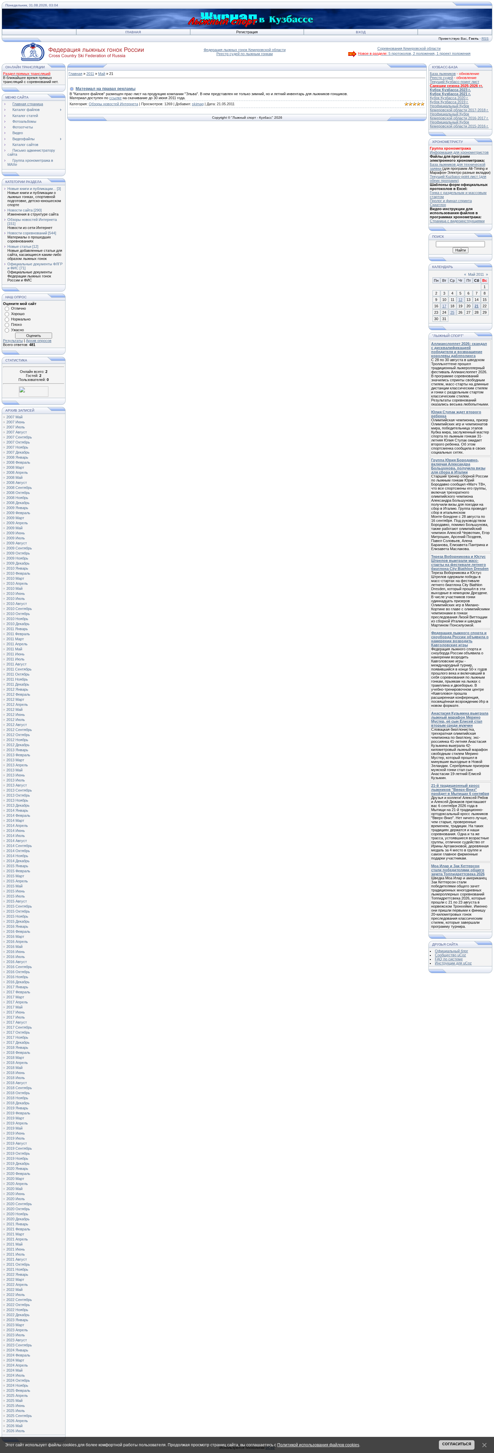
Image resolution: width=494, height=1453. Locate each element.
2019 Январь (17, 1108)
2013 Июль (15, 780)
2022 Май (14, 1290)
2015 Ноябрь (17, 916)
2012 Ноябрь (17, 740)
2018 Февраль (18, 1052)
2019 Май (14, 1128)
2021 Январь (17, 1224)
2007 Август (16, 432)
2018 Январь (17, 1047)
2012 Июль (15, 720)
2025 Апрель (17, 1395)
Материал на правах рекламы (105, 88)
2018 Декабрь (18, 1103)
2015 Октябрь (18, 911)
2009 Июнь (15, 533)
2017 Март (15, 997)
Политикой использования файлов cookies (318, 1445)
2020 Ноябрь (17, 1214)
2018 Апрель (17, 1063)
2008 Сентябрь (19, 488)
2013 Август (16, 785)
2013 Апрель (17, 765)
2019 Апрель (17, 1123)
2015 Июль (15, 896)
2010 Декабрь (18, 624)
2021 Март (15, 1234)
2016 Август (16, 962)
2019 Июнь (15, 1133)
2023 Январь (17, 1320)
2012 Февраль (18, 694)
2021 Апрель (17, 1239)
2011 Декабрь (17, 684)
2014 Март (15, 820)
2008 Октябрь (18, 493)
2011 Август (16, 664)
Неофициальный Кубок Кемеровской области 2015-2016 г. (459, 124)
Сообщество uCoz (450, 955)
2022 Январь (17, 1274)
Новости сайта (20, 210)
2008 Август (16, 483)
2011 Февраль (18, 634)
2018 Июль (15, 1078)
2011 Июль (15, 659)
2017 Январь (17, 987)
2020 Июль (15, 1199)
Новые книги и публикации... (31, 189)
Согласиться (456, 1444)
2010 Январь (17, 568)
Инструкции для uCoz (453, 963)
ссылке (115, 98)
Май (101, 74)
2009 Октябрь (18, 553)
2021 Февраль (18, 1229)
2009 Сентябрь (19, 548)
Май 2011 (476, 274)
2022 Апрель (17, 1285)
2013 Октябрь (18, 795)
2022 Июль (15, 1295)
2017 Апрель (17, 1002)
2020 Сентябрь (19, 1204)
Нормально (21, 319)
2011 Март (15, 639)
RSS (485, 38)
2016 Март (15, 936)
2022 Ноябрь (17, 1310)
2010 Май (14, 588)
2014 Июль (15, 836)
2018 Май (14, 1068)
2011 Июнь (15, 654)
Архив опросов (38, 341)
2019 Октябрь (18, 1153)
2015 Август (16, 901)
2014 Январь (17, 810)
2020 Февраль (18, 1174)
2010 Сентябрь (19, 609)
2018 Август (16, 1083)
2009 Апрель (17, 523)
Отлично (18, 308)
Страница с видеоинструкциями (457, 221)
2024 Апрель (17, 1365)
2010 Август (16, 604)
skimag (198, 104)
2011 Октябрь (18, 674)
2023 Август (16, 1340)
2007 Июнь (15, 422)
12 (460, 300)
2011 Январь (17, 629)
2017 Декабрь (18, 1042)
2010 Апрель (17, 583)
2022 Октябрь (18, 1305)
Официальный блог (451, 951)
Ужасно (17, 330)
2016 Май (14, 947)
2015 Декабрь (18, 921)
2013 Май (14, 770)
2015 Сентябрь (19, 906)
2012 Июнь (15, 715)
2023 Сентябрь (19, 1345)
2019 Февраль (18, 1113)
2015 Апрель (17, 881)
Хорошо (18, 314)
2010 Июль (15, 599)
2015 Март (15, 876)
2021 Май (14, 1244)
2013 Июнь (15, 775)
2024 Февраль (18, 1355)
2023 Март (15, 1325)
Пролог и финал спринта (451, 201)
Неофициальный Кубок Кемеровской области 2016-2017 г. (459, 116)
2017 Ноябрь (17, 1037)
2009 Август (16, 543)
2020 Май (14, 1189)
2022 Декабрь (18, 1315)
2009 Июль (15, 538)
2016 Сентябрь (19, 967)
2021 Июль (15, 1254)
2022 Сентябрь (19, 1300)
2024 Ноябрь (17, 1385)
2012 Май (14, 710)
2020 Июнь (15, 1194)
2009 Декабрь (18, 563)
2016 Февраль (18, 931)
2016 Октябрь (18, 972)
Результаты (13, 341)
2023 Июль (15, 1335)
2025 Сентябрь (19, 1416)
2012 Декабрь (18, 745)
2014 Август (16, 841)
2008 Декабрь (18, 503)
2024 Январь (17, 1350)
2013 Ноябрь (17, 800)
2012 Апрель (17, 704)
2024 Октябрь (18, 1380)
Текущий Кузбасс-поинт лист (454, 82)
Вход (361, 32)
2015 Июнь (15, 891)
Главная (133, 32)
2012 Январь (17, 689)
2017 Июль (15, 1017)
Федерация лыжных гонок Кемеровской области (245, 50)
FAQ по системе (449, 959)
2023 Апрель (17, 1330)
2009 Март (15, 518)
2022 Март (15, 1279)
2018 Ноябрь (17, 1098)
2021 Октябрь (18, 1264)
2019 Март (15, 1118)
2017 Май (14, 1007)
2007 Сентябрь (19, 437)
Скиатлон (438, 205)
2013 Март (15, 760)
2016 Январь (17, 926)
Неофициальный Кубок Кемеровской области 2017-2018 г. (459, 108)
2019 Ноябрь (17, 1158)
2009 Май (14, 528)
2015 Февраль (18, 871)
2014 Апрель (17, 826)
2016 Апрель (17, 942)
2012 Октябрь (18, 735)
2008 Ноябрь (17, 498)
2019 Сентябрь (19, 1148)
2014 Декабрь (18, 861)
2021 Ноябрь (17, 1269)
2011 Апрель (17, 644)
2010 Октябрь (18, 614)
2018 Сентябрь (19, 1088)
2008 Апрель (17, 472)
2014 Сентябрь (19, 846)
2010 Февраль (18, 573)
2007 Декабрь (18, 452)
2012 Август (16, 725)
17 (444, 306)
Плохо (16, 324)
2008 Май (14, 477)
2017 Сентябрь (19, 1027)
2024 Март (15, 1360)
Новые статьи (19, 246)
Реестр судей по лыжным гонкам (244, 54)
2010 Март (15, 578)
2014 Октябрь (18, 851)
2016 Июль (15, 957)
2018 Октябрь (18, 1093)
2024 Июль (15, 1375)
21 (477, 306)
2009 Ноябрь (17, 558)
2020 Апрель (17, 1184)
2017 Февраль (18, 992)
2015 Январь (17, 866)
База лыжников (443, 74)
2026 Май (14, 1426)
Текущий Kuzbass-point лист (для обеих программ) (458, 179)
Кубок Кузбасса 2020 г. (449, 98)
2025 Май (14, 1401)
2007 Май (14, 417)
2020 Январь (17, 1169)
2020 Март (15, 1179)
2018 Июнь (15, 1073)
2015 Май (14, 886)
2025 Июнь (15, 1406)
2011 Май (14, 649)
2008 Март (15, 467)
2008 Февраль (18, 462)
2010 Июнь (15, 593)
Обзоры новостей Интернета (32, 220)
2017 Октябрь (18, 1032)
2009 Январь (17, 508)
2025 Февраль (18, 1390)
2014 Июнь (15, 831)
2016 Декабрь (18, 982)
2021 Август (16, 1259)
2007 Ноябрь (17, 447)
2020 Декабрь (18, 1219)
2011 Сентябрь (19, 669)
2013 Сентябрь (19, 790)
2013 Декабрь (18, 805)
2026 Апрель (17, 1421)
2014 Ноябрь (17, 856)
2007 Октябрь (18, 442)
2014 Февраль (18, 815)
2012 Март (15, 699)
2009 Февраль (18, 513)
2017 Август (16, 1022)
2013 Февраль (18, 755)
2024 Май (14, 1370)
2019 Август (16, 1143)
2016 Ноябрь (17, 977)
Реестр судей (441, 78)
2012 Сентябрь (19, 730)
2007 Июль (15, 427)
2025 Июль (15, 1411)
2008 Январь (17, 457)
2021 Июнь (15, 1249)
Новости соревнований (27, 233)
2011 (90, 74)
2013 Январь (17, 750)
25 (452, 312)
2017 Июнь (15, 1012)
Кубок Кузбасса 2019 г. (449, 102)
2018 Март (15, 1058)
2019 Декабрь (18, 1163)
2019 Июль (15, 1138)
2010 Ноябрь (17, 619)
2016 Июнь (15, 952)
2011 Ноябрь (17, 679)
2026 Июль (15, 1431)
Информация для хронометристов (459, 152)
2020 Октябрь (18, 1209)
